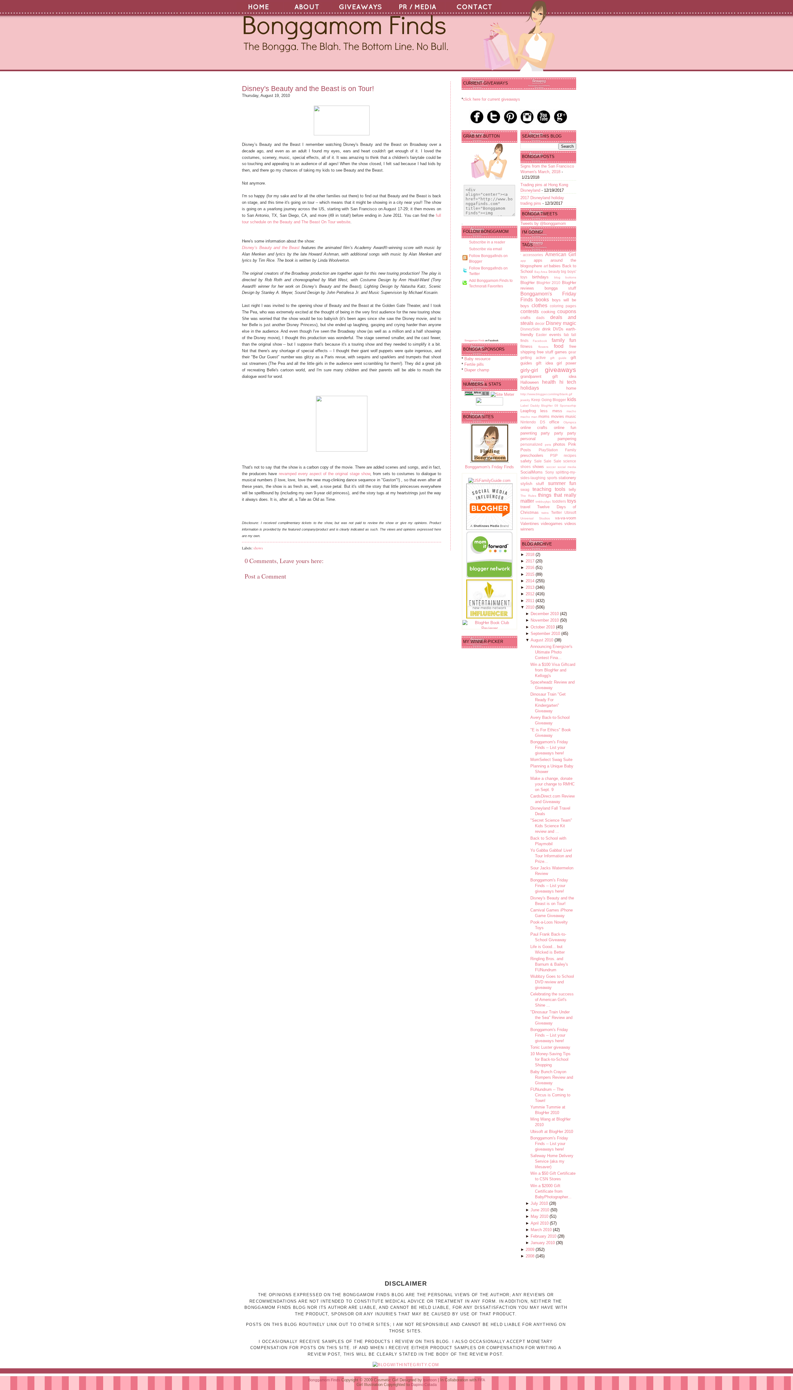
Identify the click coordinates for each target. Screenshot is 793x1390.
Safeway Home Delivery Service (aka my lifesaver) (551, 1161)
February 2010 (544, 1236)
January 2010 (543, 1242)
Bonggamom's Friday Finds (489, 467)
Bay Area (541, 271)
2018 (531, 554)
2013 (531, 587)
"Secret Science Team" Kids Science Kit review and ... (551, 826)
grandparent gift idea (548, 376)
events (555, 334)
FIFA (481, 1380)
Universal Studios (535, 518)
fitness (526, 346)
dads (540, 318)
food (558, 346)
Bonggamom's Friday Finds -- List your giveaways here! (549, 747)
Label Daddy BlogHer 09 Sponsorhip (548, 405)
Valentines (529, 523)
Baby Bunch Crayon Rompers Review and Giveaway (551, 1077)
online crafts (533, 427)
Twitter (556, 512)
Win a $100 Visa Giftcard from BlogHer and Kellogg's (552, 670)
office (554, 422)
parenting (528, 433)
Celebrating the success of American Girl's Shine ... (552, 1000)
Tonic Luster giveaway (550, 1047)
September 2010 (546, 633)
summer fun (562, 483)
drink (546, 329)
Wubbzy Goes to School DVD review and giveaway (552, 982)
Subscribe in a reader (487, 242)
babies (555, 266)
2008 (531, 1256)
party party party (558, 433)
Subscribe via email (485, 249)
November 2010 (545, 620)
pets (548, 444)
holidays (529, 388)
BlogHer (527, 282)
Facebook (540, 341)
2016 (531, 567)
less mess (551, 411)
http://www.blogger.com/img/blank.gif (546, 394)
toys (571, 501)
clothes (539, 305)
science (569, 461)
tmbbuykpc (543, 501)
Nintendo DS (532, 422)
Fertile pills (474, 364)
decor (540, 323)
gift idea (544, 363)
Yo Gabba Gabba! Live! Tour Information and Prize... (551, 856)
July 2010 (540, 1203)
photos (559, 444)
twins (545, 512)
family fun (564, 340)
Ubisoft (570, 512)
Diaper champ (476, 370)
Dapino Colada (424, 1385)
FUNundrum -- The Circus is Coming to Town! (550, 1095)
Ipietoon (430, 1380)
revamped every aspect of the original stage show (324, 473)
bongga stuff (560, 288)
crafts (525, 317)
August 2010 (542, 640)
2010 (531, 607)
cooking (548, 311)
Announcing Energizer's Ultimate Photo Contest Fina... (551, 652)
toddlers (559, 501)
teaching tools (548, 489)
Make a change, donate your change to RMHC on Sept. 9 (552, 784)
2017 (531, 561)
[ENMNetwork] (489, 617)
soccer (551, 467)
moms (544, 416)
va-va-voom (565, 518)
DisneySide (530, 329)
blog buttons (565, 277)
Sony (549, 472)
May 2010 (540, 1216)
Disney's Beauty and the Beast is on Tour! (308, 89)
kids (571, 399)
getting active (533, 358)
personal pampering (548, 438)
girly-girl (529, 370)
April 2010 (540, 1223)
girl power (566, 363)
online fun (565, 427)
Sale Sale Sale (547, 461)
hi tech (567, 382)
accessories (533, 255)
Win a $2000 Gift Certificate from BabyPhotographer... (551, 1191)
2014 (531, 581)
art (546, 266)
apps (538, 260)
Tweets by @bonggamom (543, 223)
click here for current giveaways (491, 99)
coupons (566, 311)
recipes (570, 455)
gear (572, 352)
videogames (552, 523)
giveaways (560, 369)
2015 (531, 574)
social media (567, 467)
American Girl (560, 254)
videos (570, 523)
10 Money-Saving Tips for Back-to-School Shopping (550, 1059)
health (549, 382)
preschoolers (531, 455)
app (523, 260)
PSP (554, 455)
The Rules (528, 495)
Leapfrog (528, 411)
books (542, 299)
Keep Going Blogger (548, 400)
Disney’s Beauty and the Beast (271, 247)
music (570, 416)
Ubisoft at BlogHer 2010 (551, 1131)
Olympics (569, 422)
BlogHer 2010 (549, 283)
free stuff (545, 352)
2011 (531, 600)
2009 (531, 1249)
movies (557, 416)
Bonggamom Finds (474, 340)
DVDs (558, 329)
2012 (531, 594)
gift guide (558, 358)
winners (527, 529)
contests (529, 311)
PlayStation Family (557, 450)
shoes (525, 467)
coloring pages (563, 306)
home (571, 388)
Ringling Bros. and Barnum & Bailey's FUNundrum (549, 964)
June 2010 (540, 1210)
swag (524, 489)
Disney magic (561, 323)
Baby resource (477, 358)
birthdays (540, 277)
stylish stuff (532, 483)
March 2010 (542, 1229)
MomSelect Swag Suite (551, 759)
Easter (541, 335)
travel (525, 507)
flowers (543, 346)
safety (526, 461)
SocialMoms (531, 472)
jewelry (525, 400)
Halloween (529, 382)
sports (552, 478)
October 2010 (543, 627)
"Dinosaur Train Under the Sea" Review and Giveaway (551, 1017)
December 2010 (545, 613)
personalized (531, 444)
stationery (567, 477)
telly (572, 489)
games (561, 352)
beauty (554, 271)
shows (258, 547)
